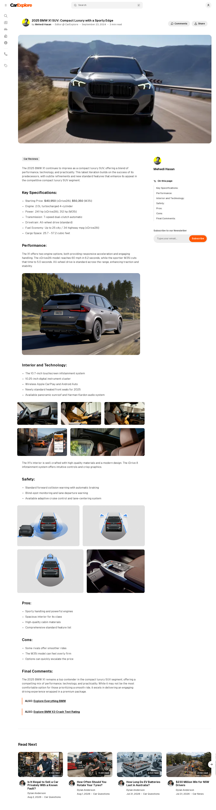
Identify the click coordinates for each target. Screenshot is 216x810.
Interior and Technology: (170, 198)
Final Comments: (166, 218)
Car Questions (52, 797)
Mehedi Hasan (43, 24)
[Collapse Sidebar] (6, 5)
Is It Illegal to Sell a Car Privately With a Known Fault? (43, 785)
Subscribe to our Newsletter (170, 230)
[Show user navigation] (208, 5)
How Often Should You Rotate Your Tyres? (91, 783)
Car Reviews (31, 159)
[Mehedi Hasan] (26, 22)
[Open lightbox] (135, 277)
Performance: (164, 193)
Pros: (159, 208)
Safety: (160, 203)
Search (82, 5)
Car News (198, 793)
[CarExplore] (21, 5)
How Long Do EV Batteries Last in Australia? (143, 783)
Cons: (159, 213)
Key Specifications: (167, 188)
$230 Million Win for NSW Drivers (192, 783)
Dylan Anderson (37, 793)
